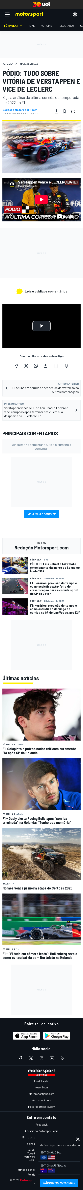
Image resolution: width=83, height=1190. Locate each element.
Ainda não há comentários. (41, 446)
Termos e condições (28, 1169)
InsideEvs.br (41, 1081)
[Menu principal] (7, 14)
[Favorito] (64, 111)
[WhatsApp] (36, 366)
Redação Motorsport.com (19, 109)
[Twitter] (26, 366)
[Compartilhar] (56, 111)
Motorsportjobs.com (41, 1093)
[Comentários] (74, 111)
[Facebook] (16, 366)
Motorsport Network (34, 1180)
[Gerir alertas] (66, 366)
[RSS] (62, 1058)
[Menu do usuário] (75, 14)
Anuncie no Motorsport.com (41, 1131)
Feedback (42, 1124)
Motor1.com (41, 1087)
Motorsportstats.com (41, 1106)
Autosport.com (41, 1100)
